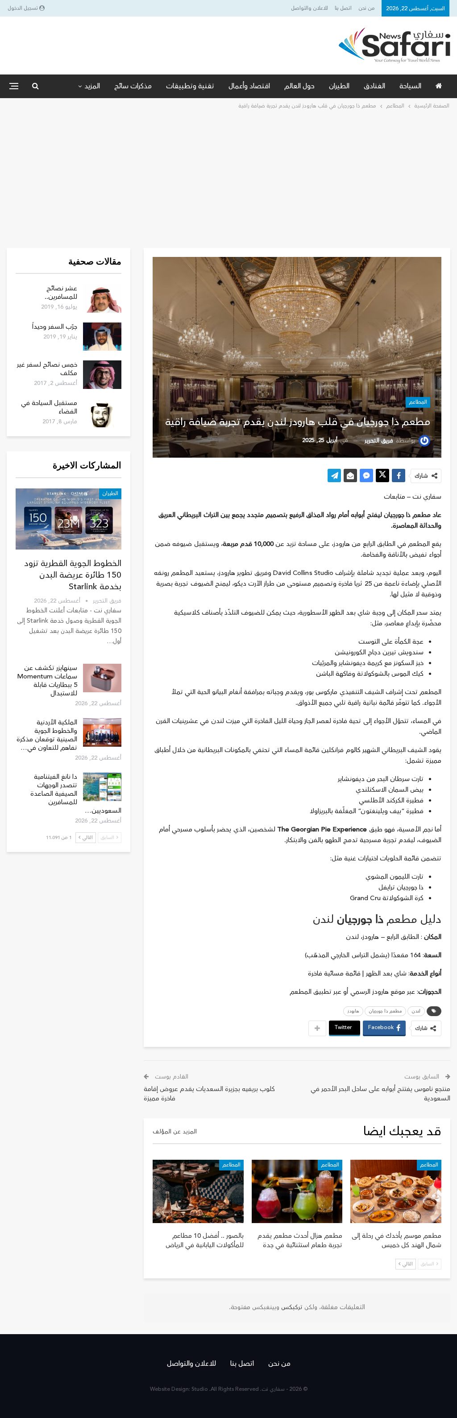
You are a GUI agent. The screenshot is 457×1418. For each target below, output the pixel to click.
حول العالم (299, 86)
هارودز (353, 1011)
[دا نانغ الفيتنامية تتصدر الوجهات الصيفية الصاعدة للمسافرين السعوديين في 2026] (102, 787)
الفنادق (374, 86)
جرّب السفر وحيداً (54, 327)
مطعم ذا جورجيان (385, 1011)
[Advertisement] (228, 178)
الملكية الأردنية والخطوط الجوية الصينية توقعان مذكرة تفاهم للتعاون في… (47, 735)
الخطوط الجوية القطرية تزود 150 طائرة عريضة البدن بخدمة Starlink (72, 575)
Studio (199, 1389)
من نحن (366, 8)
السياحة (410, 86)
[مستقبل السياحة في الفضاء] (102, 413)
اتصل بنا (343, 8)
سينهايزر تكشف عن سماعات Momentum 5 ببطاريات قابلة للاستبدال (47, 681)
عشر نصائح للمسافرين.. (61, 292)
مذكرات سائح (133, 86)
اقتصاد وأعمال (249, 86)
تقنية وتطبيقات (190, 86)
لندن (416, 1011)
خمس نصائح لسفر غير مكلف (47, 369)
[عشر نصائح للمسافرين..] (102, 298)
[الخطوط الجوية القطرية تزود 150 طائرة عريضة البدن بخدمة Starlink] (68, 519)
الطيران (339, 86)
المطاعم (418, 402)
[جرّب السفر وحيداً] (102, 336)
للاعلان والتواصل (309, 8)
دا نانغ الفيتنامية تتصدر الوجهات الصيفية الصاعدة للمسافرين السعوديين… (75, 794)
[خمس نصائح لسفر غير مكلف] (102, 374)
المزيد (92, 86)
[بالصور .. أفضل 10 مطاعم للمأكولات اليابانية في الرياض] (198, 1192)
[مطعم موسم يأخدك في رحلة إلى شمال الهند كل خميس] (395, 1192)
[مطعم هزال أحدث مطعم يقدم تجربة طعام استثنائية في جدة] (297, 1192)
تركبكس (291, 1307)
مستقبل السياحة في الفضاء (49, 407)
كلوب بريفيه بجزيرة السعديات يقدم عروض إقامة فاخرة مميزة (209, 1094)
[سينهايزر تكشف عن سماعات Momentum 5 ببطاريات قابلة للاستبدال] (102, 678)
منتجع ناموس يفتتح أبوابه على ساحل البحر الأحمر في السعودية (380, 1094)
